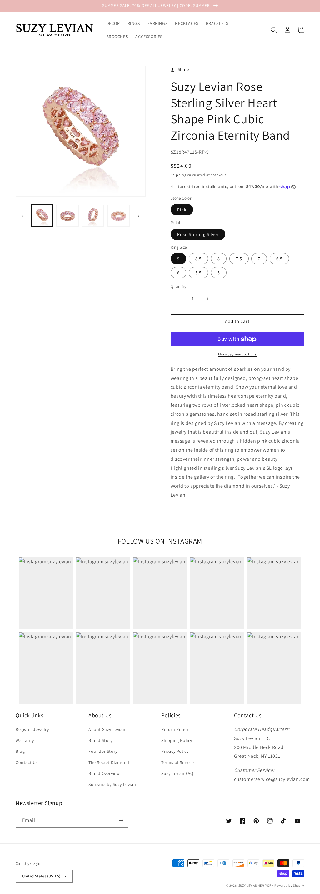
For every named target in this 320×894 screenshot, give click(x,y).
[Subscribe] (121, 820)
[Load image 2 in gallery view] (67, 216)
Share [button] (183, 69)
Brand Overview (104, 773)
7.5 (239, 258)
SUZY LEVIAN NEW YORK (256, 885)
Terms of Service (177, 762)
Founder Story (103, 751)
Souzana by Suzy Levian (112, 784)
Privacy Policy (174, 751)
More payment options (237, 354)
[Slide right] (139, 216)
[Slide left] (22, 216)
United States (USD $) (41, 876)
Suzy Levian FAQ (177, 773)
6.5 (279, 258)
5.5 (198, 273)
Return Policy (174, 729)
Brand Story (100, 740)
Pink (182, 209)
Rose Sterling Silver (198, 234)
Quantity (178, 286)
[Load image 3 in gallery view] (93, 216)
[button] (274, 30)
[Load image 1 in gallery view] (42, 216)
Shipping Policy (176, 740)
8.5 (198, 258)
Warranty (25, 740)
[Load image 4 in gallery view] (118, 216)
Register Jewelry (32, 729)
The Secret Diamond (108, 762)
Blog (20, 751)
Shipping (179, 174)
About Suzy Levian (106, 729)
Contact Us (27, 762)
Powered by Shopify (289, 885)
